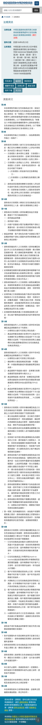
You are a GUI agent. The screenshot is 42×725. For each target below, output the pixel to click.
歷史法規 (31, 86)
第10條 (4, 199)
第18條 (4, 632)
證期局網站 (23, 702)
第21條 (4, 676)
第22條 (4, 686)
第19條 (4, 651)
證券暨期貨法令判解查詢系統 (18, 3)
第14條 (4, 349)
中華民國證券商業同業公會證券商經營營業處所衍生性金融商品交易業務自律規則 (25, 32)
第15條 (4, 404)
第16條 (4, 527)
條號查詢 (27, 81)
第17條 (4, 622)
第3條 (3, 132)
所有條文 (8, 81)
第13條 (4, 321)
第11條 (4, 209)
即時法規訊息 (19, 707)
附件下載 (8, 90)
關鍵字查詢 (9, 86)
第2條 (3, 105)
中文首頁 (7, 17)
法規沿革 (21, 86)
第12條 (4, 243)
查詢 (36, 10)
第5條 (3, 141)
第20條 (4, 664)
